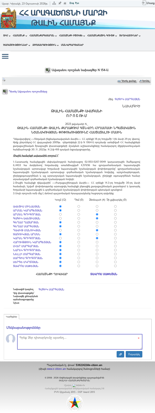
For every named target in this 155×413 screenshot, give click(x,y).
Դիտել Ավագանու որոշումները (27, 91)
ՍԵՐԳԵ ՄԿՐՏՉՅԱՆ (25, 262)
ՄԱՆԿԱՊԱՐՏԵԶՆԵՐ (72, 44)
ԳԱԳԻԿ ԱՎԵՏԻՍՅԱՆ (26, 218)
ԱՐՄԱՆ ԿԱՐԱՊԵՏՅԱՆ (27, 210)
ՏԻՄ (5, 35)
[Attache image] (120, 354)
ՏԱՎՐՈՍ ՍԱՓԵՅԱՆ (25, 266)
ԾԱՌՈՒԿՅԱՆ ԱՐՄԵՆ (26, 234)
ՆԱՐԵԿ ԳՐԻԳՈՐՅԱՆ (27, 250)
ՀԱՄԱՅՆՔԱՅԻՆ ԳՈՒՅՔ (100, 35)
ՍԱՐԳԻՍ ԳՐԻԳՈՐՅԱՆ (28, 258)
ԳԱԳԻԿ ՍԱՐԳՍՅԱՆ (127, 99)
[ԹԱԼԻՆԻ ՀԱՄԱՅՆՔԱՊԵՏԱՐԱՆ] (8, 17)
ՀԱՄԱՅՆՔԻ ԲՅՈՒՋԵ (70, 35)
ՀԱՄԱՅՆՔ (19, 35)
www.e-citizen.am (56, 368)
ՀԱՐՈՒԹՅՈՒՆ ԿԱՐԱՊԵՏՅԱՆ (32, 242)
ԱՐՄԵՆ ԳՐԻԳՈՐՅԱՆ (27, 214)
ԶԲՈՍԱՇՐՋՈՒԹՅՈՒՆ (44, 44)
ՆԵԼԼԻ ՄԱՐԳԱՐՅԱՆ (26, 254)
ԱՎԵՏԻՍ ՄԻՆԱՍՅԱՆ (26, 206)
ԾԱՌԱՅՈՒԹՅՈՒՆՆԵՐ (15, 44)
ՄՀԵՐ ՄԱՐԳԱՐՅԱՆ (26, 246)
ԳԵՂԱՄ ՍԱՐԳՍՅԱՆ (26, 226)
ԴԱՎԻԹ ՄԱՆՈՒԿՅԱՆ (27, 230)
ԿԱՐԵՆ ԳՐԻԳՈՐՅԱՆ (27, 238)
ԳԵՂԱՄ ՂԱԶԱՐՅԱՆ (26, 222)
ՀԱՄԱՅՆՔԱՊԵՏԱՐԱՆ (41, 35)
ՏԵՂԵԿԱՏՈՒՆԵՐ (128, 35)
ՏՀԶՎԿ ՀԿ (80, 385)
